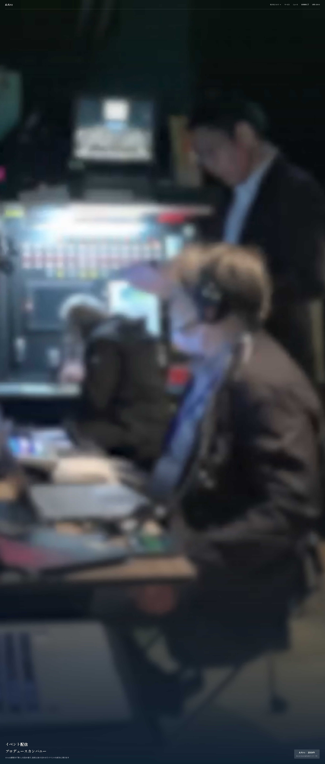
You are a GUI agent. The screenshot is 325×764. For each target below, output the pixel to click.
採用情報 (305, 4)
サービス (287, 4)
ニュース (295, 4)
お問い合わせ (316, 4)
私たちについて (275, 4)
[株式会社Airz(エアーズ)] (9, 5)
